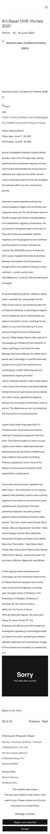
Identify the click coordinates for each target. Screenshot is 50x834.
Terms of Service (10, 777)
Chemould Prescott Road (17, 7)
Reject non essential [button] (25, 822)
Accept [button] (25, 828)
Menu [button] (46, 7)
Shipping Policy (9, 782)
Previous (34, 721)
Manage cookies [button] (25, 813)
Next (45, 721)
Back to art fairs (12, 710)
